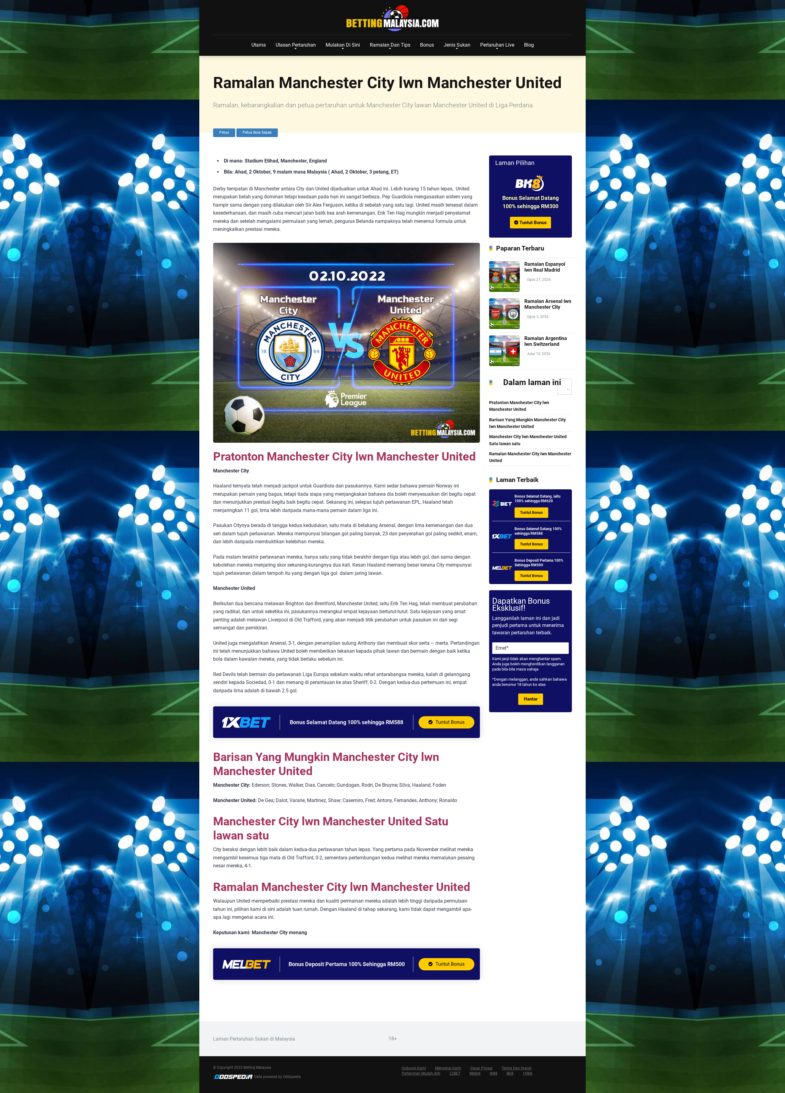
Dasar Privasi (481, 1068)
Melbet (475, 1073)
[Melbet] (246, 972)
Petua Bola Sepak (257, 132)
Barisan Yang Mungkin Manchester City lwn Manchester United (527, 423)
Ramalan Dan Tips (390, 45)
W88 (493, 1073)
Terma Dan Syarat (516, 1068)
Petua (224, 132)
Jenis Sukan (457, 45)
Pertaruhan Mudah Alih (421, 1073)
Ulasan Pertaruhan (296, 45)
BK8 (510, 1073)
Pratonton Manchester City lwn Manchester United (519, 406)
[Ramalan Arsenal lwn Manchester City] (504, 327)
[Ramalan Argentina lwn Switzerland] (504, 364)
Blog (529, 45)
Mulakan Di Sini (343, 45)
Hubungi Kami (414, 1068)
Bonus (427, 45)
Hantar (531, 699)
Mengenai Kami (448, 1068)
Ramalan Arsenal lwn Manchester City (547, 304)
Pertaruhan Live (497, 45)
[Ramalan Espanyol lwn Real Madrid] (504, 290)
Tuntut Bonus (449, 722)
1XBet (527, 1073)
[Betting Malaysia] (392, 18)
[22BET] (502, 506)
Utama (258, 45)
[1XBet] (246, 730)
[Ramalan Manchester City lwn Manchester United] (530, 183)
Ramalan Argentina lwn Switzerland (545, 341)
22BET (455, 1073)
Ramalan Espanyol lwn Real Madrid (544, 267)
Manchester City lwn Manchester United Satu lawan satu (528, 440)
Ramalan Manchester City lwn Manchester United (530, 457)
